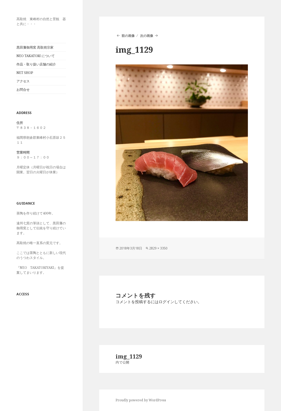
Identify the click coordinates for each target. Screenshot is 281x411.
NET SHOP (24, 72)
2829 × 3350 (158, 248)
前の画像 (128, 35)
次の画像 (146, 35)
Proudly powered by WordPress (141, 400)
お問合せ (23, 89)
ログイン (166, 301)
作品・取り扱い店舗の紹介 (36, 64)
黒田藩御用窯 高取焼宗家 (34, 47)
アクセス (23, 81)
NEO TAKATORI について (35, 56)
